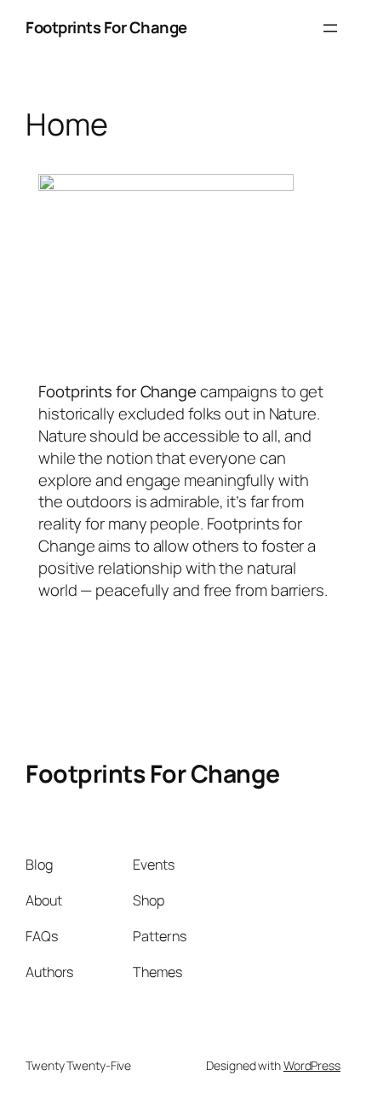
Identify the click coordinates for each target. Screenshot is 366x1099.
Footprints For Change (106, 27)
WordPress (311, 1065)
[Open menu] (330, 28)
